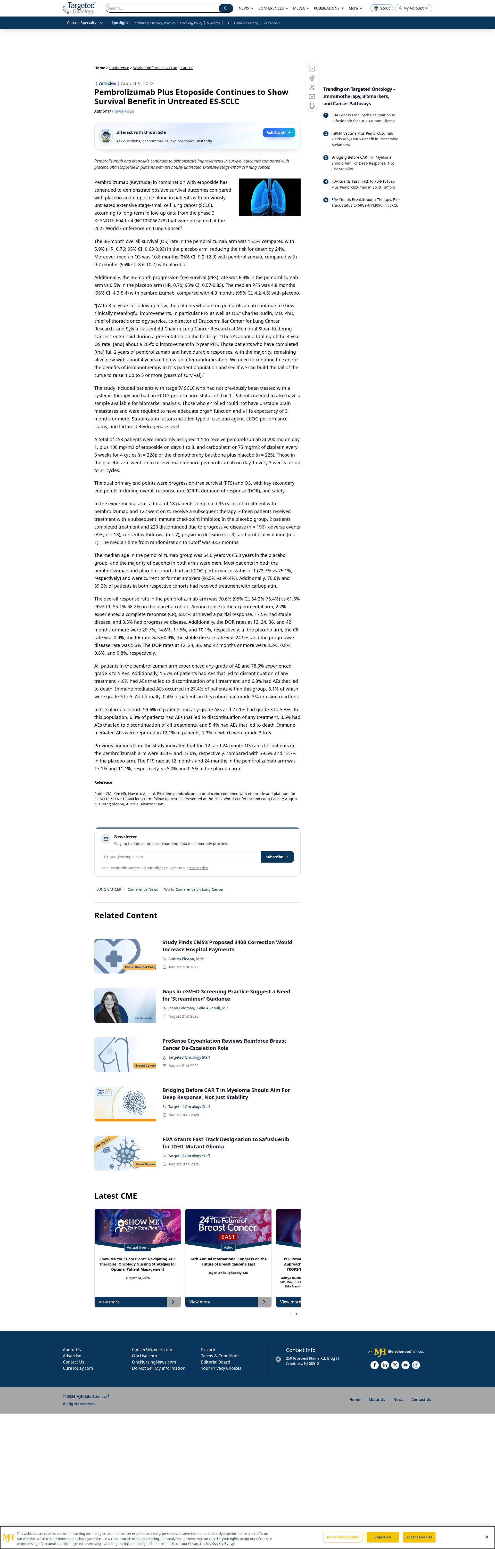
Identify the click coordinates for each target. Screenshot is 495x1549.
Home (99, 67)
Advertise (72, 1356)
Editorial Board (215, 1362)
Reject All (382, 1537)
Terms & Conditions (220, 1356)
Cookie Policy (223, 1543)
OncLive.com (144, 1356)
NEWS (244, 8)
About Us (72, 1349)
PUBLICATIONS (327, 8)
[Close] (486, 1537)
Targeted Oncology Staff (189, 1057)
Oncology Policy (191, 23)
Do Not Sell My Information (158, 1368)
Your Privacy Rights (342, 1537)
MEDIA (299, 8)
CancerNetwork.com (152, 1349)
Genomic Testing (246, 23)
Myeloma (213, 23)
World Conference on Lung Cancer (194, 889)
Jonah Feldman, (181, 1007)
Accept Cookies (419, 1537)
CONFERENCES (271, 8)
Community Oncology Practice (154, 23)
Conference (119, 67)
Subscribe (274, 856)
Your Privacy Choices (221, 1368)
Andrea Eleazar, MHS (186, 958)
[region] (247, 1537)
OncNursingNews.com (154, 1362)
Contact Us (73, 1362)
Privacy (208, 1349)
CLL (227, 23)
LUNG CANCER (108, 889)
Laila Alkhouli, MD (212, 1007)
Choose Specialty (81, 22)
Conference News (143, 889)
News (398, 1399)
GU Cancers (271, 23)
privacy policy (198, 868)
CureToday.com (78, 1368)
